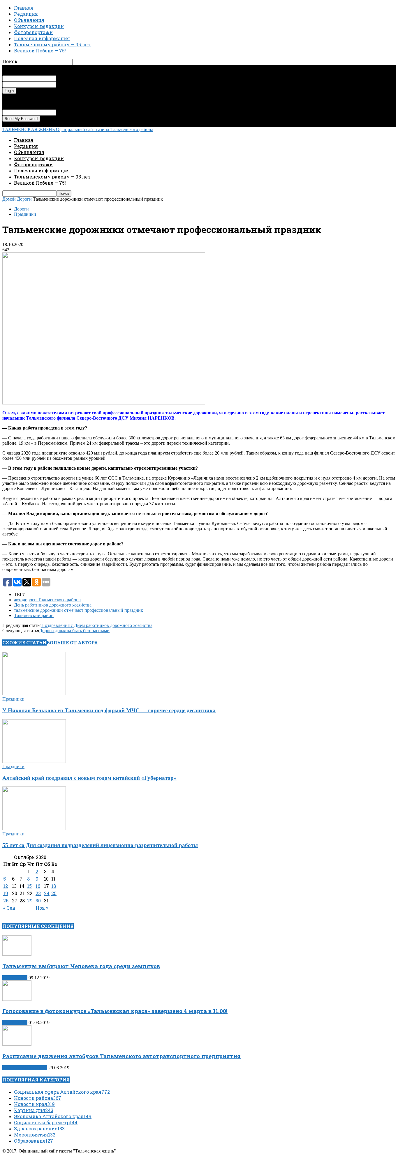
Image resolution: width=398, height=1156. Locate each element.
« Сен (9, 908)
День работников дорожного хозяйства (52, 604)
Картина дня (14, 977)
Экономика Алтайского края (52, 1116)
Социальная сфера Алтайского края (62, 1092)
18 (53, 886)
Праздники (25, 214)
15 (29, 886)
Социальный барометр (46, 1122)
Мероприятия (34, 1135)
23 (38, 893)
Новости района (37, 1098)
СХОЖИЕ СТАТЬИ (24, 642)
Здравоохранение (39, 1128)
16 (38, 886)
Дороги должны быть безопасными (74, 630)
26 (5, 900)
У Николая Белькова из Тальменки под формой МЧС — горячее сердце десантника (109, 710)
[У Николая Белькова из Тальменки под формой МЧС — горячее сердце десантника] (34, 693)
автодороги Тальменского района (47, 599)
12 (5, 886)
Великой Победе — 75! (40, 50)
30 (38, 900)
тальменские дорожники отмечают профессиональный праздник (78, 610)
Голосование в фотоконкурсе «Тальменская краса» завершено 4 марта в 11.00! (115, 1010)
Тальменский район (34, 615)
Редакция (26, 14)
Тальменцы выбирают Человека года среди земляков (81, 966)
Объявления (29, 20)
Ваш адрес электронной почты (86, 112)
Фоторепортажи (33, 32)
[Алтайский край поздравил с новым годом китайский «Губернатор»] (34, 761)
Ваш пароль (68, 84)
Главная (24, 8)
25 (54, 893)
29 (30, 900)
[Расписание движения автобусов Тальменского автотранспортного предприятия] (16, 1044)
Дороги (21, 208)
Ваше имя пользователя (79, 78)
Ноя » (42, 908)
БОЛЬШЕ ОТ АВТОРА (72, 642)
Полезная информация (42, 38)
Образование (33, 1141)
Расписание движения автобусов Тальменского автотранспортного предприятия (121, 1056)
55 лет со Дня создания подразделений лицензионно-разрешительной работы (100, 845)
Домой (9, 199)
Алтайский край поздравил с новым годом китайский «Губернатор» (89, 778)
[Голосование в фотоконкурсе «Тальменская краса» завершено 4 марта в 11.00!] (16, 999)
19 (5, 893)
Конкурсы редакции (39, 26)
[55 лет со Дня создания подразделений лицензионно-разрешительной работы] (34, 828)
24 (47, 893)
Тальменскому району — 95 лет (52, 44)
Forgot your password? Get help (32, 96)
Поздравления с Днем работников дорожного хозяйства (96, 625)
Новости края (34, 1104)
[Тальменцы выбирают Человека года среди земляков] (16, 954)
